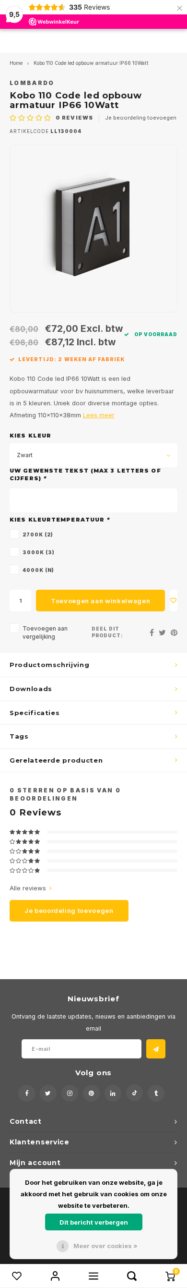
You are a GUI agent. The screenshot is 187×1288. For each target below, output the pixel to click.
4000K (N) (38, 570)
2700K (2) (38, 534)
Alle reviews (28, 888)
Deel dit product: (107, 632)
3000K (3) (39, 552)
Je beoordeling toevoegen (140, 117)
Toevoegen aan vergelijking (45, 632)
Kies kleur (30, 435)
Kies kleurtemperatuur (59, 519)
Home (16, 63)
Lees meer (99, 415)
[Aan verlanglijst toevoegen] (173, 600)
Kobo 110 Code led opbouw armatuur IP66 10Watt (91, 63)
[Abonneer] (155, 1048)
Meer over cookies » (105, 1246)
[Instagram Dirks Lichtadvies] (69, 1093)
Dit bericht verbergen (93, 1222)
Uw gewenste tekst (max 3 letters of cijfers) (85, 474)
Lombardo (32, 83)
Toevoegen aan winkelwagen (100, 601)
